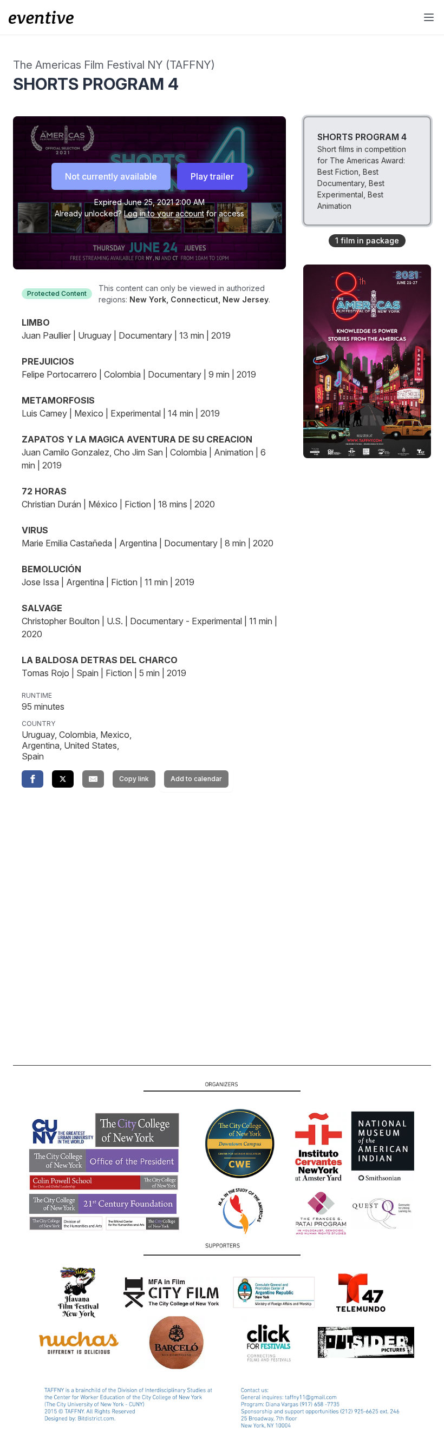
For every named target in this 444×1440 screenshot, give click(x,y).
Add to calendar (196, 779)
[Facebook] (32, 779)
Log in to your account (164, 213)
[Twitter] (63, 779)
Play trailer (212, 176)
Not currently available (111, 176)
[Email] (93, 779)
